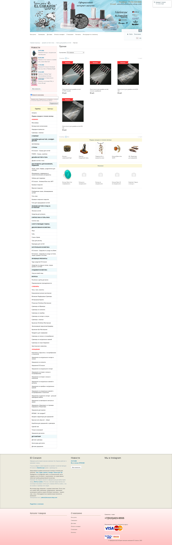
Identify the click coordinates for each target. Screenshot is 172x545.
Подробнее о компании (37, 504)
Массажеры (35, 122)
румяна (45, 472)
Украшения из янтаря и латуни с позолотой (41, 377)
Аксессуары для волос (38, 443)
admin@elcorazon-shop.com (129, 4)
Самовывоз (41, 34)
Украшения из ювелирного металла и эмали (43, 401)
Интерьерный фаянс (38, 299)
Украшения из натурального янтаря (42, 368)
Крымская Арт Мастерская (39, 329)
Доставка (49, 34)
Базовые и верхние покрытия (40, 199)
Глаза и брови (36, 237)
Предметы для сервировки (39, 333)
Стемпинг (35, 136)
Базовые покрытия (37, 184)
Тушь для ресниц (37, 240)
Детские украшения (37, 446)
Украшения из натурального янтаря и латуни (43, 358)
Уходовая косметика (39, 270)
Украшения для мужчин (39, 410)
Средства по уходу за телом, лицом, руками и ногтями (42, 265)
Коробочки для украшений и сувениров (43, 423)
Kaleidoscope (41, 468)
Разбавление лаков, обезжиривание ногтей (42, 192)
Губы (33, 234)
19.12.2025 (41, 72)
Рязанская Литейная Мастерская (41, 303)
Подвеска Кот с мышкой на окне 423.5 (99, 158)
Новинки (100, 165)
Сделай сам (35, 426)
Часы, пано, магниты (38, 289)
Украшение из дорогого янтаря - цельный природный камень (44, 396)
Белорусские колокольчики (39, 126)
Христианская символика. (39, 346)
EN (140, 38)
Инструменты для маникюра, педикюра (42, 164)
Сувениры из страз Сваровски (40, 342)
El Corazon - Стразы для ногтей (41, 150)
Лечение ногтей (36, 210)
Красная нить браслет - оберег (41, 420)
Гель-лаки (35, 196)
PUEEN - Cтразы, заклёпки (39, 154)
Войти (131, 34)
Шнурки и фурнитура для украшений (42, 416)
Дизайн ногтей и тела (39, 157)
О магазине (70, 34)
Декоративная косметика (41, 227)
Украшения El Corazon (38, 365)
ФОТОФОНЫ (35, 144)
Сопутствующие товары (41, 224)
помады (50, 472)
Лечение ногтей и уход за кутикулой (41, 206)
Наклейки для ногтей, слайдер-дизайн (43, 140)
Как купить (33, 34)
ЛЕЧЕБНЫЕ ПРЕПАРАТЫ (39, 258)
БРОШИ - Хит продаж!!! (38, 413)
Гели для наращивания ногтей (41, 202)
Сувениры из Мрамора (38, 306)
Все (68, 58)
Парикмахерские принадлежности (42, 283)
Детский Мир (36, 436)
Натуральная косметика (40, 247)
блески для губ (58, 472)
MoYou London (38, 481)
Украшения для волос (38, 433)
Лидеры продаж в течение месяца (100, 140)
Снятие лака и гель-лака (41, 217)
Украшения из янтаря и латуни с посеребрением (41, 372)
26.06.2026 (41, 57)
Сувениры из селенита (38, 309)
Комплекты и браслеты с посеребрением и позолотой (44, 353)
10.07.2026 (41, 50)
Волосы (35, 276)
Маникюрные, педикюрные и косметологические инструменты (41, 174)
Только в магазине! (37, 430)
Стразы (34, 147)
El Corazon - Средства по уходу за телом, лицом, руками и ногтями (44, 254)
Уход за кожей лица (37, 273)
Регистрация (137, 34)
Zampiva (34, 113)
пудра (41, 472)
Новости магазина (38, 95)
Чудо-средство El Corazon (39, 262)
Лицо (33, 230)
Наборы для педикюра (38, 178)
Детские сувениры (37, 440)
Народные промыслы (38, 129)
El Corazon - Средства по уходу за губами (44, 250)
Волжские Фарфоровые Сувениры (42, 296)
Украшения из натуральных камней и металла (43, 382)
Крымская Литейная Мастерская (41, 323)
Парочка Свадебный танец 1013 (83, 158)
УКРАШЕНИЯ (36, 349)
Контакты (78, 34)
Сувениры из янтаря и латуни (40, 316)
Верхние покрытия (37, 188)
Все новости (36, 89)
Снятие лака (35, 220)
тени (37, 472)
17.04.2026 (41, 65)
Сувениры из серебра (38, 313)
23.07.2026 (74, 461)
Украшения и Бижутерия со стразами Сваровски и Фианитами (43, 406)
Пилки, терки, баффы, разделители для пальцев (43, 169)
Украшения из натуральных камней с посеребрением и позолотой (42, 391)
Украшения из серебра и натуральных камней (43, 387)
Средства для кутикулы (38, 214)
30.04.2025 (41, 79)
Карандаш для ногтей (38, 244)
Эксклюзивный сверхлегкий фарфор (42, 326)
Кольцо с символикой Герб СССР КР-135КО (66, 158)
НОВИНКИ (35, 119)
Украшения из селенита (39, 362)
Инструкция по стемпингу (90, 34)
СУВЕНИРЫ (35, 286)
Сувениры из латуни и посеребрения (43, 336)
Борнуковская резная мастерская (41, 293)
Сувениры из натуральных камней (42, 339)
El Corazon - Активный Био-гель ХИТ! (42, 181)
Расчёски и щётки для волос (40, 280)
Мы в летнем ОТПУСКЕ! (78, 463)
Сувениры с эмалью (38, 132)
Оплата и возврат (59, 34)
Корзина (158, 2)
